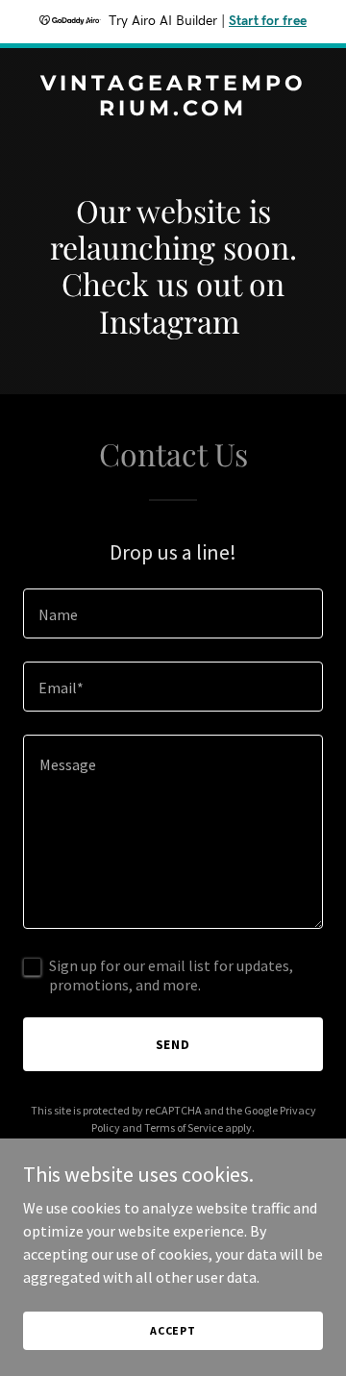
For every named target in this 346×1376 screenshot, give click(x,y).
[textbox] (173, 613)
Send (173, 1044)
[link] (173, 109)
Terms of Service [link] (183, 1127)
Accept (173, 1330)
